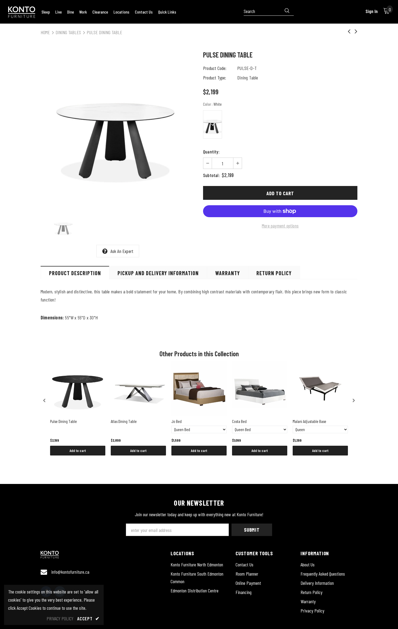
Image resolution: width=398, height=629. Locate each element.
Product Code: (215, 68)
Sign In (372, 11)
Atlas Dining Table (124, 421)
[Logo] (21, 12)
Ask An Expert (121, 251)
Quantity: (211, 152)
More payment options (280, 226)
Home (45, 32)
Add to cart (78, 450)
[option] (118, 129)
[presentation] (44, 400)
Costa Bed (239, 421)
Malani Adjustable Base (309, 421)
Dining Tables (68, 32)
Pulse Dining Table (63, 421)
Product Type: (214, 78)
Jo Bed (176, 421)
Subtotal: (211, 175)
